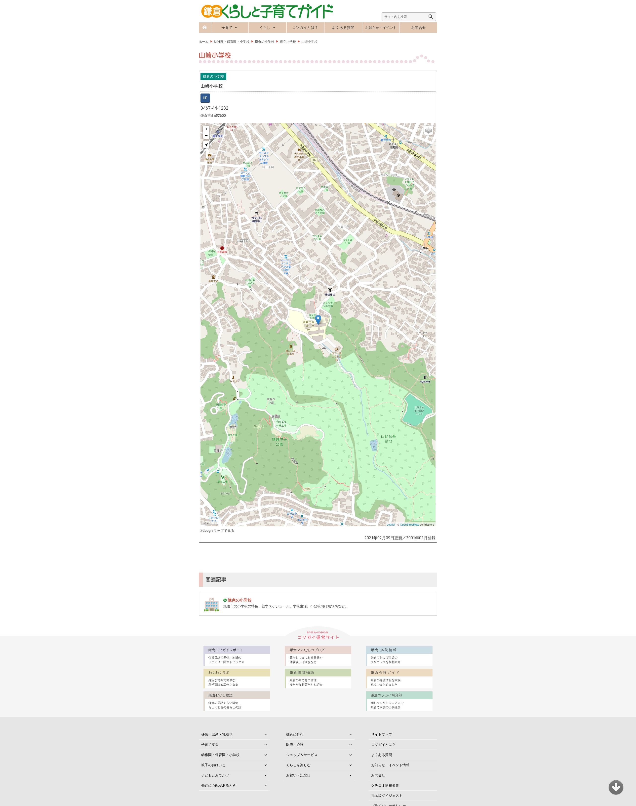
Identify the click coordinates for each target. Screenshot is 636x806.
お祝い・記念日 (298, 775)
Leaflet (391, 524)
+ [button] (206, 129)
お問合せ (418, 27)
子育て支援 (210, 745)
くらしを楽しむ (298, 765)
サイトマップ (381, 734)
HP (205, 98)
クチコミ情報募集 (385, 785)
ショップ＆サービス (302, 755)
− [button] (206, 135)
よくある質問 (343, 27)
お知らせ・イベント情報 (390, 765)
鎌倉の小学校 (213, 76)
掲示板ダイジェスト (386, 796)
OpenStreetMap (409, 524)
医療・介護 (295, 745)
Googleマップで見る (218, 531)
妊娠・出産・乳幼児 (217, 734)
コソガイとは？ (305, 27)
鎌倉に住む (295, 734)
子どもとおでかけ (215, 775)
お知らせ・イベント (381, 28)
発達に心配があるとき (218, 785)
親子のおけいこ (213, 765)
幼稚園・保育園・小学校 (220, 755)
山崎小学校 (211, 86)
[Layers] (428, 130)
